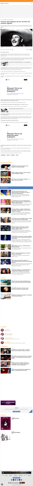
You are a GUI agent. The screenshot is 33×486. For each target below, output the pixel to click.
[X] (3, 49)
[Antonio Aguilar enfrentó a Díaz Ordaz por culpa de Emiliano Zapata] (6, 174)
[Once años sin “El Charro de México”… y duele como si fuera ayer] (6, 180)
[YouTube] (15, 480)
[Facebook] (1, 49)
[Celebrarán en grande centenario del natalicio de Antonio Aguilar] (6, 167)
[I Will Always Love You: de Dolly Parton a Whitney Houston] (6, 247)
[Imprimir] (12, 49)
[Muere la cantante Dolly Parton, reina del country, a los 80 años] (6, 255)
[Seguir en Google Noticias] (31, 49)
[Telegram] (6, 49)
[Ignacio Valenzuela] (2, 342)
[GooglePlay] (21, 480)
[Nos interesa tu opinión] (16, 472)
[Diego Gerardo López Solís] (2, 334)
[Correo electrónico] (8, 49)
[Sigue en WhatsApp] (30, 49)
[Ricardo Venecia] (2, 330)
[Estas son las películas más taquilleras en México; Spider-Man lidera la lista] (6, 371)
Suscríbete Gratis (16, 411)
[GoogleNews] (17, 480)
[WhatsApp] (5, 49)
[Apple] (19, 480)
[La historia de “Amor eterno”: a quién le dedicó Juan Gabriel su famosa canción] (6, 351)
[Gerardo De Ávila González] (2, 338)
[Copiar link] (10, 49)
